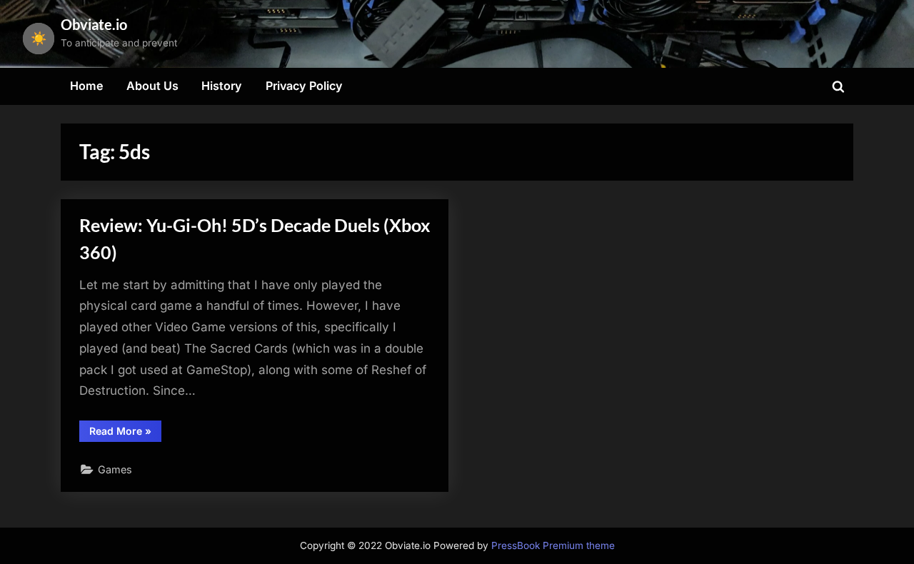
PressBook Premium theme (553, 545)
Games (115, 469)
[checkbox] (38, 38)
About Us (152, 86)
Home (87, 86)
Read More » (125, 433)
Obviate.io (94, 24)
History (221, 86)
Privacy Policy (304, 86)
